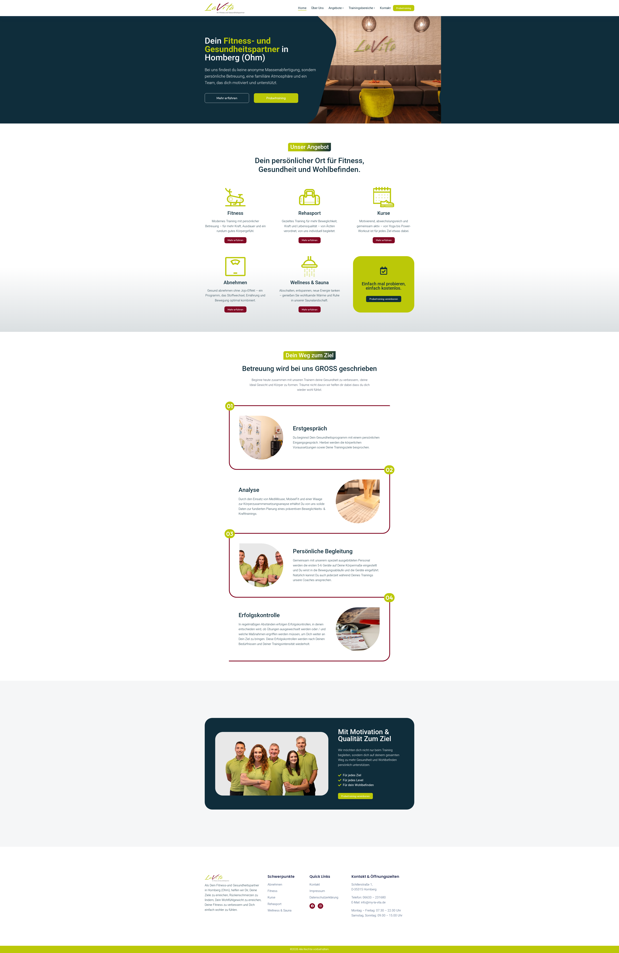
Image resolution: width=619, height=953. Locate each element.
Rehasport (309, 213)
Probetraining (276, 98)
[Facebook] (312, 906)
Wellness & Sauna (309, 282)
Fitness (235, 213)
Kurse (383, 213)
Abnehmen (235, 282)
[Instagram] (320, 906)
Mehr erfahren (226, 98)
